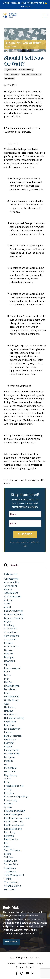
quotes (8, 807)
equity (7, 664)
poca (6, 782)
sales (7, 846)
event (7, 671)
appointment (11, 592)
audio (7, 603)
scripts (7, 853)
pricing (7, 789)
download (9, 660)
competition (10, 632)
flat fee (8, 682)
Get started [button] (11, 941)
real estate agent (12, 74)
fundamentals (11, 696)
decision (8, 650)
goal (6, 703)
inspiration (10, 721)
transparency (11, 882)
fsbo (6, 692)
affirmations (10, 585)
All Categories (11, 578)
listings (8, 746)
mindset (8, 760)
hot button (10, 714)
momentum (10, 767)
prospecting (10, 800)
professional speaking (16, 796)
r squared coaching (14, 810)
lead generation (13, 735)
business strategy (13, 618)
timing (8, 878)
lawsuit (8, 732)
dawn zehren (11, 646)
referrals (9, 835)
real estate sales (13, 828)
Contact (11, 963)
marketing (9, 757)
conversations (11, 635)
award (7, 607)
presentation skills (14, 785)
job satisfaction (12, 728)
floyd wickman (10, 70)
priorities (9, 793)
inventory (9, 725)
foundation (10, 689)
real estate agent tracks (31, 74)
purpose (8, 803)
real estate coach (13, 821)
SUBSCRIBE (25, 534)
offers (7, 778)
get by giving (11, 700)
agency (8, 589)
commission (10, 628)
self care (8, 857)
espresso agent (12, 668)
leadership (10, 739)
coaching (9, 625)
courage (8, 643)
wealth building (12, 885)
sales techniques (13, 850)
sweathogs (10, 867)
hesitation (9, 707)
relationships (11, 839)
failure (7, 675)
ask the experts (12, 596)
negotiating (10, 775)
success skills (11, 864)
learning (9, 742)
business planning (13, 614)
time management (14, 875)
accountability (11, 582)
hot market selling (26, 70)
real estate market (14, 825)
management (11, 750)
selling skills (10, 860)
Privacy (19, 967)
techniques (9, 78)
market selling (11, 753)
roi (6, 842)
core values (10, 639)
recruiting (9, 832)
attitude (8, 600)
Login (40, 963)
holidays (8, 710)
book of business (13, 610)
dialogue (9, 657)
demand (8, 653)
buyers (8, 621)
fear (6, 678)
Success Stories (26, 963)
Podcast (30, 967)
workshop (9, 889)
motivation (10, 771)
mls (6, 764)
